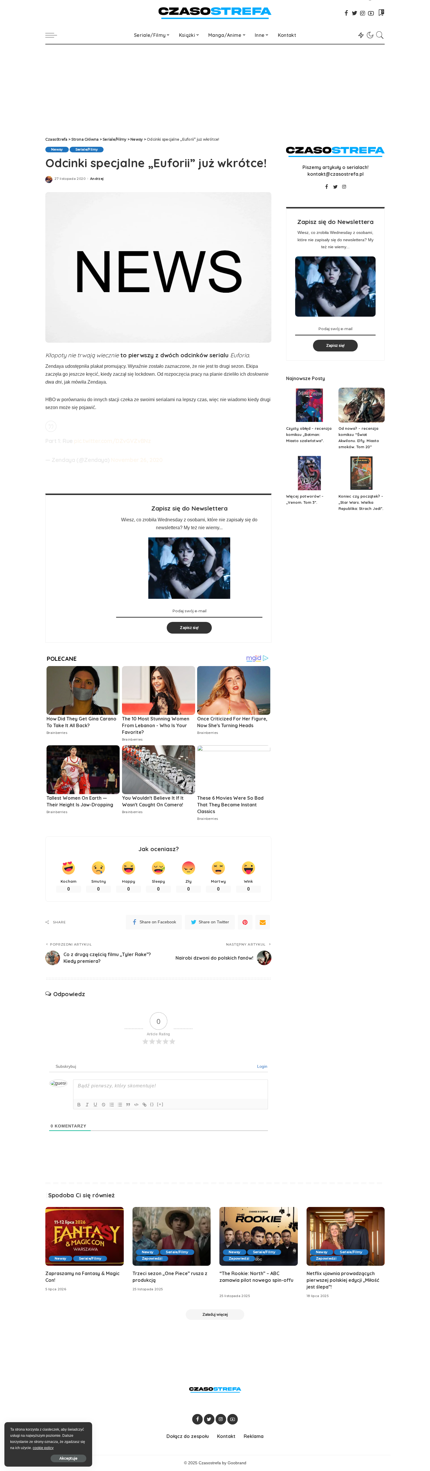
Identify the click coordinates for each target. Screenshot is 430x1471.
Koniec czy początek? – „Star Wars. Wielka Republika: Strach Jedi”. (360, 502)
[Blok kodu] (136, 1104)
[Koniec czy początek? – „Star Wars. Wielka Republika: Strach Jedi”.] (361, 473)
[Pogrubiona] (79, 1104)
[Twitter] (354, 13)
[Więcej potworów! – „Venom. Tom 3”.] (309, 473)
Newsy (57, 149)
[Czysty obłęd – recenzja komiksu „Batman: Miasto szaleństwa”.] (309, 405)
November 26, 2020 (136, 459)
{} (152, 1104)
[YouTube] (371, 13)
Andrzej (97, 178)
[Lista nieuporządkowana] (120, 1104)
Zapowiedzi (152, 1258)
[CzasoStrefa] (215, 13)
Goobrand (237, 1463)
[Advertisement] (215, 88)
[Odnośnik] (144, 1104)
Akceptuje (68, 1458)
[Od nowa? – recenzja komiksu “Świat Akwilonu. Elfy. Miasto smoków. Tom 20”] (361, 405)
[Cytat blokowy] (128, 1104)
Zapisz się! (189, 627)
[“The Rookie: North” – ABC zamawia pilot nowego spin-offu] (258, 1236)
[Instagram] (363, 13)
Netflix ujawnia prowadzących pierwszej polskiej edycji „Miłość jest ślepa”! (343, 1280)
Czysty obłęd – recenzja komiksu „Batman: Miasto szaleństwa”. (308, 434)
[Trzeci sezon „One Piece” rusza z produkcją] (172, 1236)
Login (261, 1066)
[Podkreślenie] (95, 1104)
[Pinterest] (245, 922)
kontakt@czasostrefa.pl (335, 174)
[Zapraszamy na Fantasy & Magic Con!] (84, 1236)
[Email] (262, 922)
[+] (160, 1104)
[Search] (380, 35)
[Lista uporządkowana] (112, 1104)
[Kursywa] (87, 1104)
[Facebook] (346, 13)
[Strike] (103, 1104)
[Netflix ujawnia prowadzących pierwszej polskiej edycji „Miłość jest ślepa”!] (346, 1236)
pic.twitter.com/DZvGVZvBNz (112, 440)
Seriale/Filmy (86, 149)
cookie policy (43, 1448)
